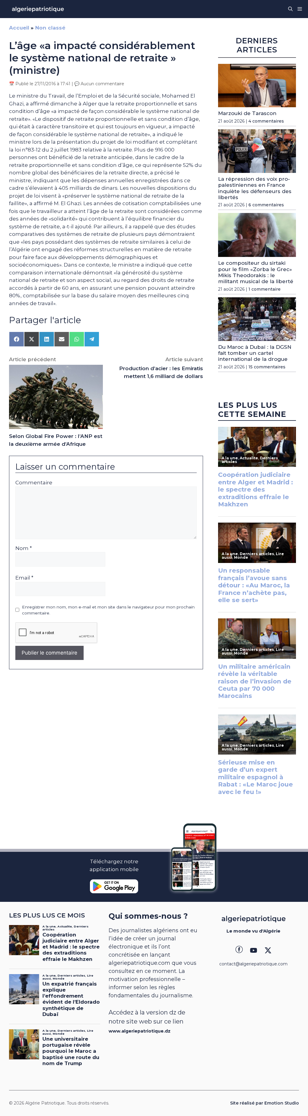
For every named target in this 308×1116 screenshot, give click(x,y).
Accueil (19, 28)
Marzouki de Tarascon (247, 113)
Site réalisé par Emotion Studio (264, 1103)
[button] (290, 9)
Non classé (50, 28)
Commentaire (33, 483)
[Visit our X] (268, 950)
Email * (24, 578)
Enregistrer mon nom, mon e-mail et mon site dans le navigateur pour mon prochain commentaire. (108, 610)
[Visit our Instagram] (253, 950)
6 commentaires (266, 205)
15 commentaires (266, 367)
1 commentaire (264, 289)
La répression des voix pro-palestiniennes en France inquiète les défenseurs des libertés (254, 188)
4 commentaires (266, 121)
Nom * (23, 548)
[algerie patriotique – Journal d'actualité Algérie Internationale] (38, 9)
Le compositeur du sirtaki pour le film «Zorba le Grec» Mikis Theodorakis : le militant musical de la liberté (255, 272)
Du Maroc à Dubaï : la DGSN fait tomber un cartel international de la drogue (254, 353)
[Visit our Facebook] (239, 950)
